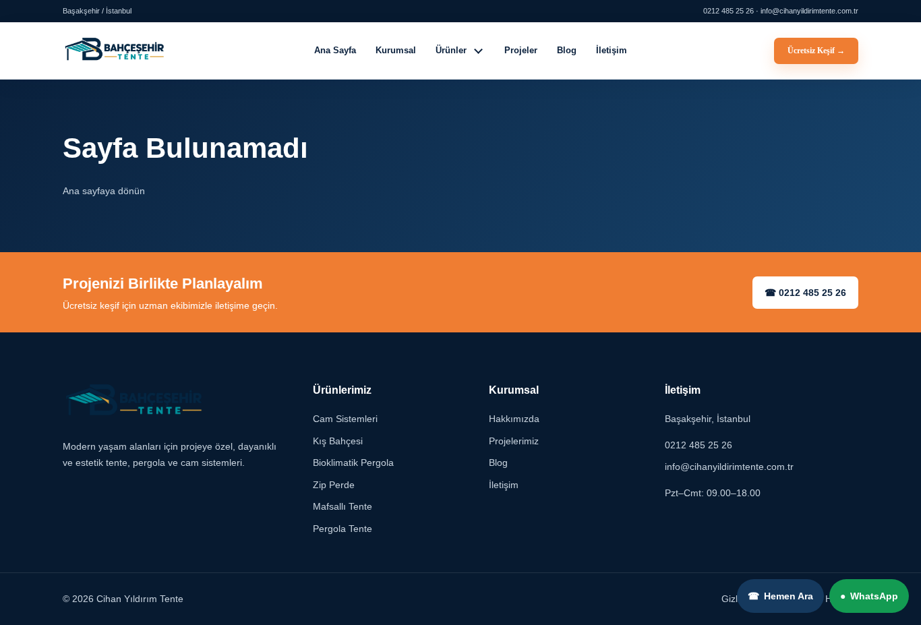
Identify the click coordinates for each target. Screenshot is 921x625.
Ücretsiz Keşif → (816, 50)
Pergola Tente (342, 528)
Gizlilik (734, 599)
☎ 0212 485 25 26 (805, 292)
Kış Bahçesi (338, 441)
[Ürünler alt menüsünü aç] (478, 50)
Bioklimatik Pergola (353, 463)
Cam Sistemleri (345, 419)
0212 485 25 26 (698, 445)
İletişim (611, 50)
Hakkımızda (514, 419)
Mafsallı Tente (342, 507)
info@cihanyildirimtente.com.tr (729, 467)
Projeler (520, 50)
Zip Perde (334, 484)
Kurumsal (396, 50)
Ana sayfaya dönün (104, 190)
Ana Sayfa (335, 50)
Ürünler (451, 50)
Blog (566, 50)
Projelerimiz (514, 441)
